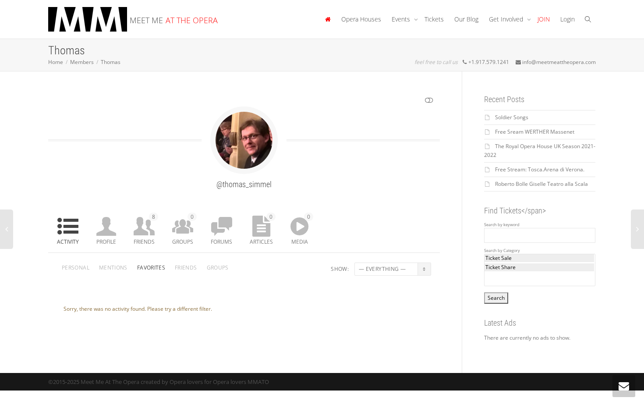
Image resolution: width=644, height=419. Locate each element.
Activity (68, 241)
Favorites (151, 267)
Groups (183, 229)
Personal (75, 267)
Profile (106, 241)
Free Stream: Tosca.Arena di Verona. (539, 169)
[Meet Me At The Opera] (328, 19)
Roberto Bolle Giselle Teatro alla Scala (541, 184)
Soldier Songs (511, 117)
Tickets (434, 19)
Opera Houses (361, 19)
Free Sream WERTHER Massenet (534, 131)
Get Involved (507, 19)
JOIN (544, 19)
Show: (340, 269)
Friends (144, 229)
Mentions (113, 267)
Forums (221, 241)
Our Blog (466, 19)
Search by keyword (502, 224)
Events (402, 19)
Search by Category (502, 250)
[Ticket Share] (539, 267)
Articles (261, 229)
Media (300, 229)
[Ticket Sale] (539, 258)
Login (567, 19)
